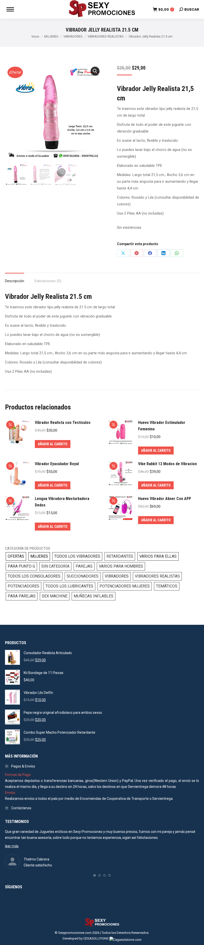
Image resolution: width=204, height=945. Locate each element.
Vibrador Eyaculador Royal (57, 463)
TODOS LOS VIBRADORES (77, 556)
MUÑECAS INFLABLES (93, 596)
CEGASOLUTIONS (96, 938)
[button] (95, 71)
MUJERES (39, 556)
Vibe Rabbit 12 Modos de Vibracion (167, 463)
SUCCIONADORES (83, 576)
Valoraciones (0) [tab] (47, 281)
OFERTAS (16, 556)
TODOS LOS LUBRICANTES (69, 586)
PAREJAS (84, 566)
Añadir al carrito (52, 444)
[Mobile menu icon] (10, 9)
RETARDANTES (119, 556)
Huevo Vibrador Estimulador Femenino (161, 425)
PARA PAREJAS (22, 596)
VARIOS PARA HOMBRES (121, 566)
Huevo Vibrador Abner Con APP (164, 498)
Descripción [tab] (14, 281)
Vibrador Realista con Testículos (63, 422)
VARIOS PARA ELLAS (158, 556)
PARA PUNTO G (21, 566)
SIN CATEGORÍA (55, 566)
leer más (12, 846)
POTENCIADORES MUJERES (125, 586)
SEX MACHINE (54, 596)
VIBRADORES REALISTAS (157, 576)
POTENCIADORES (23, 586)
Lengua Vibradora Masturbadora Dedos (62, 501)
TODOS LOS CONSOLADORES (34, 576)
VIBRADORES (117, 576)
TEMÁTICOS (166, 586)
